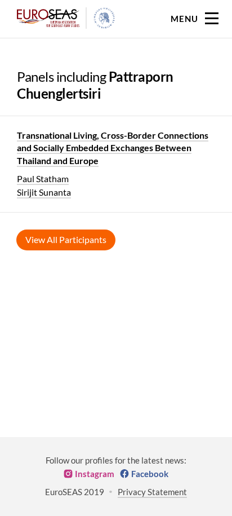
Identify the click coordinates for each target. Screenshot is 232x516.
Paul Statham (43, 178)
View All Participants (65, 239)
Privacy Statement (152, 492)
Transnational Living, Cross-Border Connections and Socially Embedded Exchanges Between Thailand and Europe (112, 148)
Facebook (149, 474)
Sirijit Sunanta (44, 192)
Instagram (94, 474)
